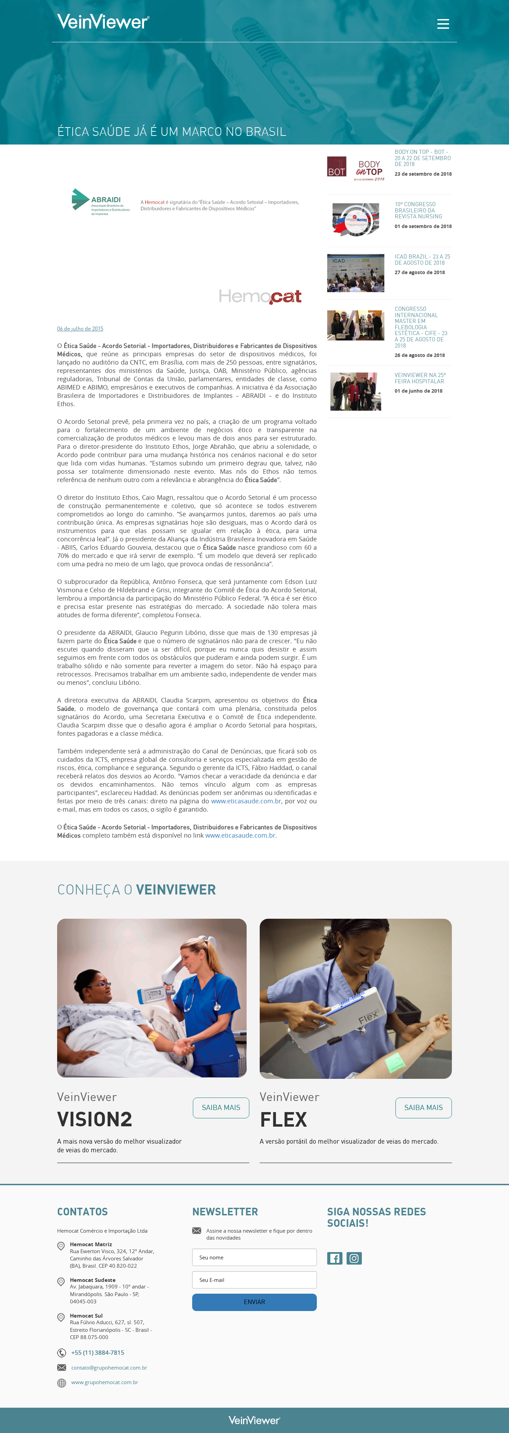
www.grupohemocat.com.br (104, 1382)
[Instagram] (354, 1258)
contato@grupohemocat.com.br (109, 1367)
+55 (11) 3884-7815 (97, 1352)
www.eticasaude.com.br (246, 801)
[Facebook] (334, 1258)
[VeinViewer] (187, 21)
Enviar (254, 1302)
